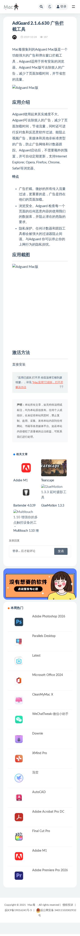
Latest (36, 655)
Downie (37, 733)
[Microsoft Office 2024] (19, 680)
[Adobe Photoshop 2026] (19, 622)
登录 (63, 6)
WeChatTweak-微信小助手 (50, 714)
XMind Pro (39, 753)
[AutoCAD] (19, 797)
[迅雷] (19, 778)
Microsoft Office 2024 (47, 675)
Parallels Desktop (44, 636)
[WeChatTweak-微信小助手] (19, 719)
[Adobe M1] (26, 467)
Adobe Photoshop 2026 (48, 616)
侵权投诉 (67, 904)
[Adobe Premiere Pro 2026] (19, 875)
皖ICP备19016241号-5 (18, 910)
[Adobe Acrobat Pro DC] (19, 817)
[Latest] (19, 661)
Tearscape (47, 480)
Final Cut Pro (41, 831)
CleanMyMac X (42, 694)
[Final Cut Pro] (19, 836)
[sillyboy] (14, 37)
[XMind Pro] (19, 758)
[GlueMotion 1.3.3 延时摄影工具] (54, 492)
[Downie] (19, 739)
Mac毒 (31, 904)
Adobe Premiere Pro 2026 (50, 870)
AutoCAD (39, 792)
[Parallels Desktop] (19, 641)
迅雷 (35, 772)
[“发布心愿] (40, 584)
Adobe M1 (20, 480)
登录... (16, 551)
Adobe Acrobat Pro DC (48, 811)
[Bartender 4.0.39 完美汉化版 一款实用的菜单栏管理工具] (26, 492)
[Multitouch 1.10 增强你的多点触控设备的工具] (26, 520)
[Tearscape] (54, 467)
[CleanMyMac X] (19, 700)
